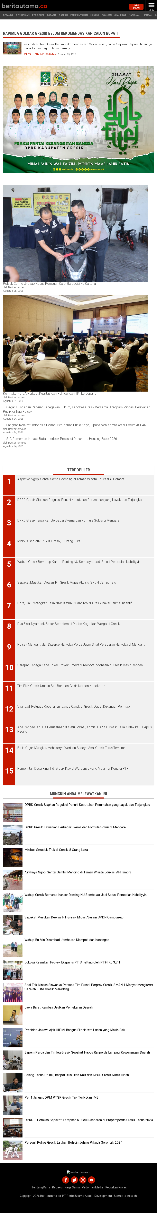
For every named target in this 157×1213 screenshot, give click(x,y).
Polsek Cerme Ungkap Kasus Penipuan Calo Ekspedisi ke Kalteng (49, 284)
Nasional (134, 15)
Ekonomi (106, 15)
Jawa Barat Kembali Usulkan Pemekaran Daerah (59, 1007)
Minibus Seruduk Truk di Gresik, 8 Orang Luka (56, 850)
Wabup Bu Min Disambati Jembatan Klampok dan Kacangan (67, 940)
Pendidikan (22, 15)
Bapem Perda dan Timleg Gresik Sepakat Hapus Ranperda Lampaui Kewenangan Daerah (87, 1052)
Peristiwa (38, 15)
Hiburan (147, 15)
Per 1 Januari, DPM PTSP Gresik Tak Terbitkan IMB (62, 1097)
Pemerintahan (79, 15)
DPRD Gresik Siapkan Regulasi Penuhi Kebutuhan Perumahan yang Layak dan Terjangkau (87, 805)
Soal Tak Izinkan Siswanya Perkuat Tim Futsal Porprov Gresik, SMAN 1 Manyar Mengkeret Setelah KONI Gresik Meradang (89, 987)
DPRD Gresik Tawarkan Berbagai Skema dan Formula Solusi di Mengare (75, 827)
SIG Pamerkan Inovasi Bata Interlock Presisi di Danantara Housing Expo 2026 (61, 439)
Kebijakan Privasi (116, 1187)
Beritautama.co (50, 1195)
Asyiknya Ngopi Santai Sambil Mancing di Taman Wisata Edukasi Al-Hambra (78, 872)
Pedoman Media (92, 1187)
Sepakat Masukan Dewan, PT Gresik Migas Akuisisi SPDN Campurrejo (74, 917)
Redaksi (57, 1187)
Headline (38, 54)
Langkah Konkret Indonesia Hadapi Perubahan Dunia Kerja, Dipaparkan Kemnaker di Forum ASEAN (76, 425)
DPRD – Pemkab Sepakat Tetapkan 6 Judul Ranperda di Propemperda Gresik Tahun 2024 (89, 1120)
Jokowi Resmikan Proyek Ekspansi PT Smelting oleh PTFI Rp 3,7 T (73, 962)
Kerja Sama (72, 1187)
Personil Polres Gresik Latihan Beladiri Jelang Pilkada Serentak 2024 (73, 1142)
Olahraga (120, 15)
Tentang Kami (40, 1187)
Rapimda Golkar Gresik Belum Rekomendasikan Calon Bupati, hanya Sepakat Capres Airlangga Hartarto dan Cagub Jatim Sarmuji (88, 46)
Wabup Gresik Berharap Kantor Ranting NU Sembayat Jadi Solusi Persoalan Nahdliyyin (86, 895)
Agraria (51, 15)
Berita (27, 54)
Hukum (94, 15)
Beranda (8, 15)
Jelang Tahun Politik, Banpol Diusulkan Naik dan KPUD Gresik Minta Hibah (77, 1075)
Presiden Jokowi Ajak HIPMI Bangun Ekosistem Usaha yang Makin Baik (75, 1030)
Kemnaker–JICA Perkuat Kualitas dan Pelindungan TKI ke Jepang (50, 393)
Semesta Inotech (125, 1195)
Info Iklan (136, 6)
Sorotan (50, 54)
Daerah (63, 15)
